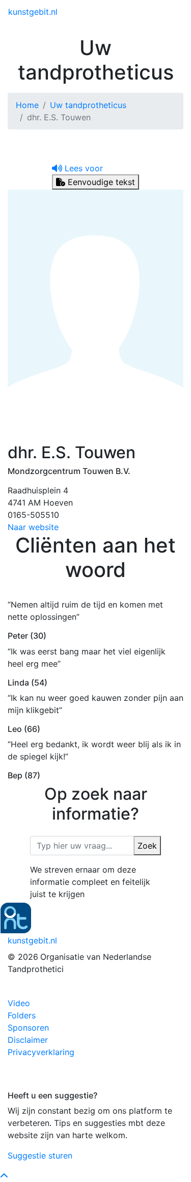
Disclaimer (28, 1040)
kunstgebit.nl (33, 12)
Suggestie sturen (40, 1155)
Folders (22, 1015)
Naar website (33, 527)
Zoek (147, 845)
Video (19, 1003)
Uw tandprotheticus (88, 105)
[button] (77, 168)
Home (27, 105)
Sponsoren (28, 1027)
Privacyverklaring (41, 1052)
